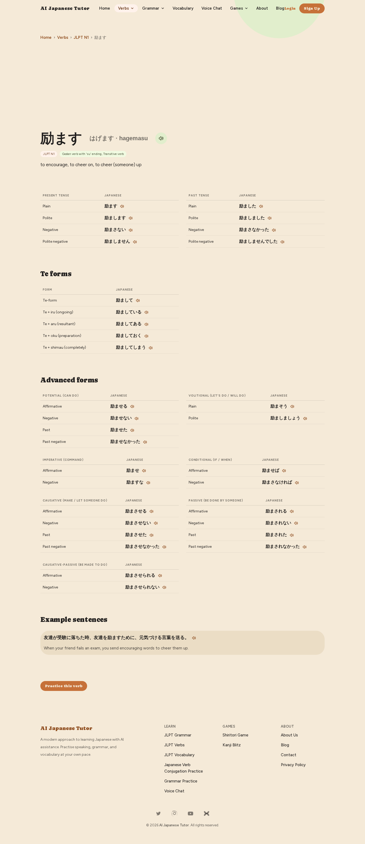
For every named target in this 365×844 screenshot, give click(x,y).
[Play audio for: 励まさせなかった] (164, 547)
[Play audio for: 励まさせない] (156, 523)
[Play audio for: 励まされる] (292, 511)
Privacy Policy (293, 764)
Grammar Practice (180, 781)
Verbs (123, 8)
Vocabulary (183, 8)
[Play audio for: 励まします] (130, 218)
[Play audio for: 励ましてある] (146, 324)
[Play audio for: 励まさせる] (151, 511)
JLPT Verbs (174, 745)
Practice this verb (64, 686)
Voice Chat (211, 8)
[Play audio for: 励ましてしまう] (150, 348)
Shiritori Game (235, 735)
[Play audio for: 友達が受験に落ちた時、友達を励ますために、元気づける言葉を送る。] (194, 638)
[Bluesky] (206, 813)
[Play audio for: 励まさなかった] (274, 230)
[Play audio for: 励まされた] (292, 535)
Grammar (150, 8)
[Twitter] (158, 813)
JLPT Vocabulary (179, 754)
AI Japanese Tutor (65, 8)
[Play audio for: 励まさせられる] (160, 575)
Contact (288, 754)
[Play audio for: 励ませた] (132, 430)
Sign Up (312, 8)
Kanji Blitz (232, 745)
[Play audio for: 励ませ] (144, 470)
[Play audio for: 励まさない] (130, 230)
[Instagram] (174, 813)
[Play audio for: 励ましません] (135, 242)
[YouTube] (190, 813)
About (262, 8)
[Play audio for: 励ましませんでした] (282, 242)
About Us (289, 735)
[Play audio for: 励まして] (138, 300)
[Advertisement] (183, 84)
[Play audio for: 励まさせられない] (164, 587)
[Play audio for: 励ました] (261, 206)
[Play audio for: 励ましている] (146, 312)
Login (290, 8)
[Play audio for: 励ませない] (136, 418)
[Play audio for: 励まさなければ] (297, 483)
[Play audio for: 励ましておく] (146, 336)
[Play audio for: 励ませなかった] (145, 442)
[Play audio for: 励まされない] (296, 523)
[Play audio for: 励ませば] (284, 470)
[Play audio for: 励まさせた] (151, 535)
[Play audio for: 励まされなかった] (304, 547)
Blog (280, 8)
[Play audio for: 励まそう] (292, 406)
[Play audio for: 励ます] (161, 138)
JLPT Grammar (177, 735)
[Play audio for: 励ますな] (148, 483)
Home (104, 8)
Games (236, 8)
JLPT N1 (81, 37)
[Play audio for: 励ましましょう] (305, 418)
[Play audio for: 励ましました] (269, 218)
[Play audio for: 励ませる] (132, 406)
